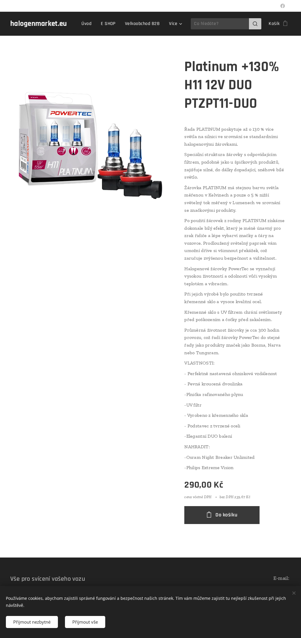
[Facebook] (282, 6)
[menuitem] (88, 23)
